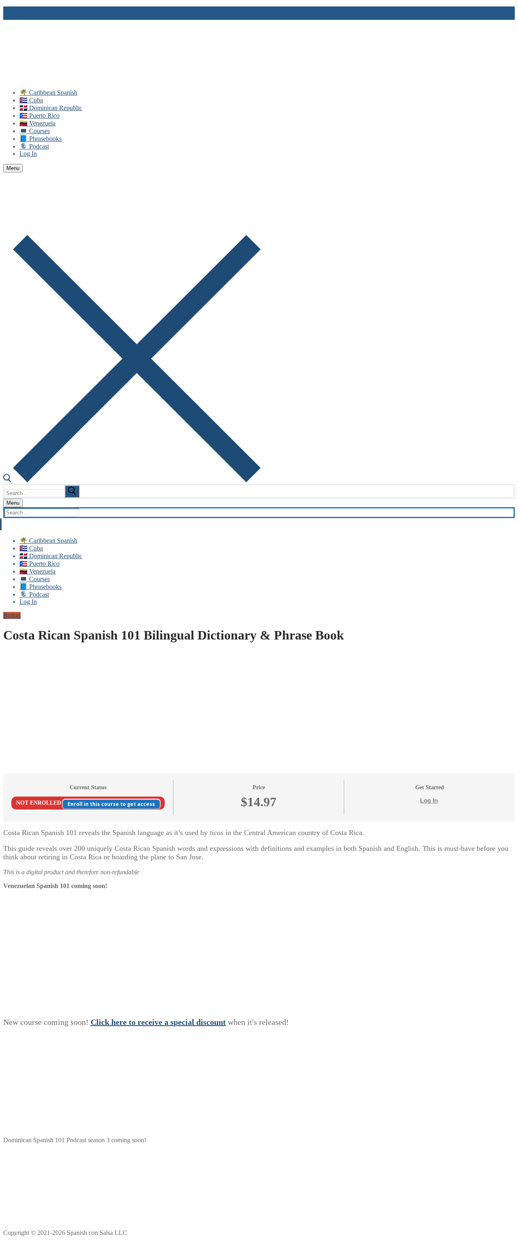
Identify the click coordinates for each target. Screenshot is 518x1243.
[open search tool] (132, 480)
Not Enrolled (39, 803)
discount (211, 1022)
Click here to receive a (130, 1022)
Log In (429, 800)
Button (12, 615)
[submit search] (72, 491)
